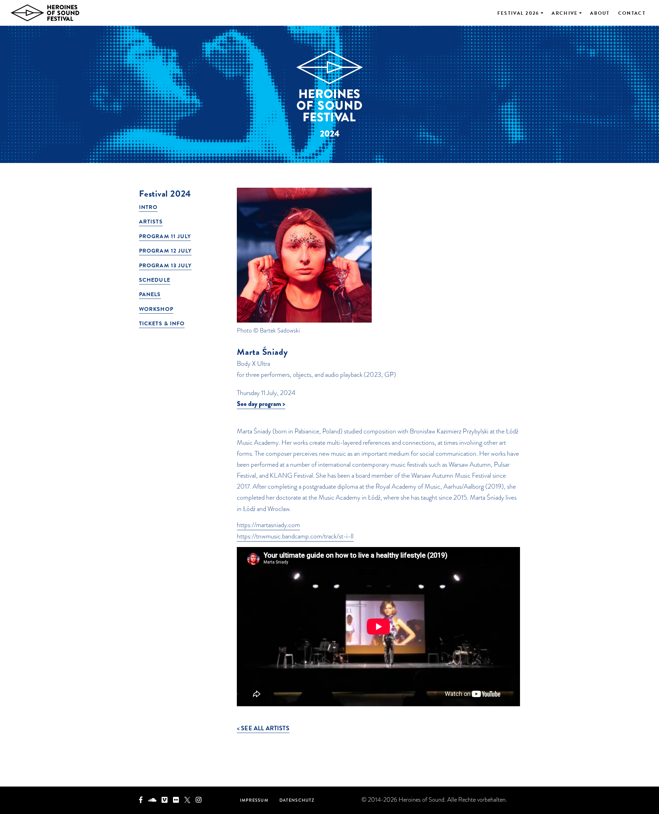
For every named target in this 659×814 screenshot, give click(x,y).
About (600, 13)
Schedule (154, 280)
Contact (632, 13)
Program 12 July (165, 251)
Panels (150, 294)
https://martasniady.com (268, 525)
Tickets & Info (162, 323)
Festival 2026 (518, 13)
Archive (565, 13)
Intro (148, 207)
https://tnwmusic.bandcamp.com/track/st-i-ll (295, 536)
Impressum (254, 800)
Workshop (156, 309)
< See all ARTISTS (263, 728)
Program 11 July (165, 236)
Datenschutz (296, 800)
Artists (151, 222)
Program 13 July (165, 265)
